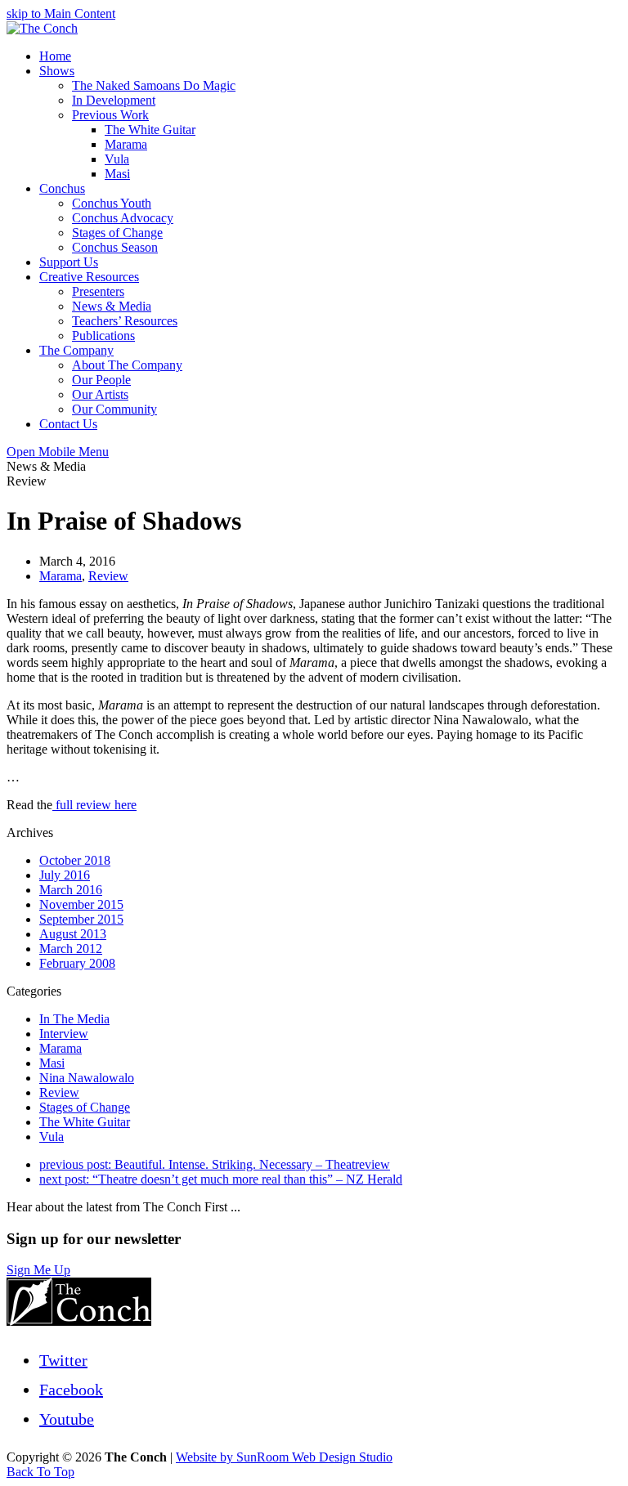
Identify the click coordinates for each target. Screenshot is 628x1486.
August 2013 (72, 934)
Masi (52, 1063)
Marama (60, 576)
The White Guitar (84, 1122)
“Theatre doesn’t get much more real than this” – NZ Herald (220, 1179)
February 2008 (77, 963)
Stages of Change (84, 1107)
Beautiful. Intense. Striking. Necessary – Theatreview (214, 1164)
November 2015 (81, 904)
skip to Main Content (61, 13)
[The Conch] (42, 28)
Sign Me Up (38, 1270)
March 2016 (70, 890)
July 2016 (64, 875)
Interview (63, 1034)
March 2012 (70, 949)
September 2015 (81, 919)
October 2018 (74, 860)
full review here (94, 805)
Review (108, 576)
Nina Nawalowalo (86, 1078)
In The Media (74, 1019)
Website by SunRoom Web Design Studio (284, 1457)
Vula (51, 1137)
